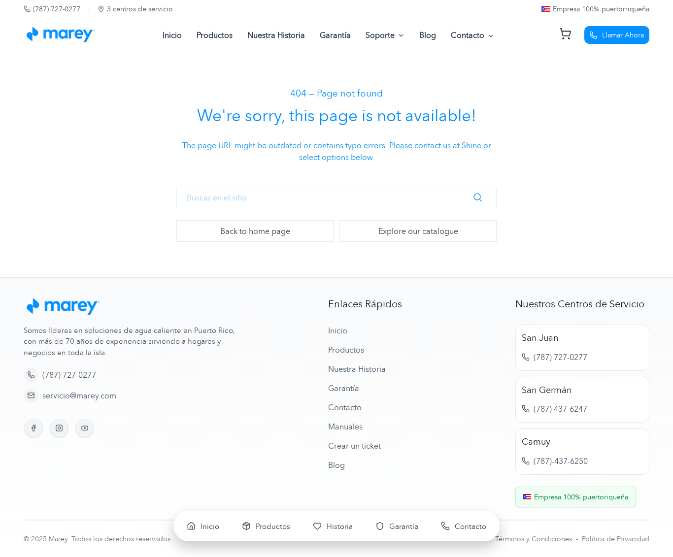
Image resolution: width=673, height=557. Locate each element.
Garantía (335, 35)
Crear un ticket (354, 445)
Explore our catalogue (418, 231)
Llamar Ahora (623, 34)
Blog (427, 35)
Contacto (467, 35)
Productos (215, 35)
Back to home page (255, 231)
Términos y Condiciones (534, 538)
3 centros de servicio (140, 8)
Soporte (380, 35)
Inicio (172, 35)
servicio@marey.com (79, 395)
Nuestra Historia (276, 35)
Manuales (345, 426)
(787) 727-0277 (56, 8)
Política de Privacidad (615, 538)
